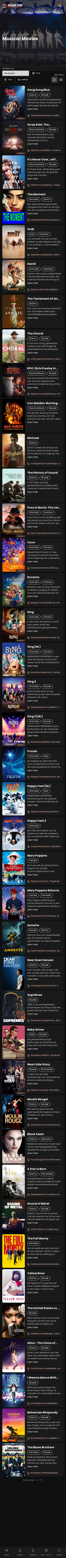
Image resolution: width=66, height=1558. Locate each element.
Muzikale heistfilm (40, 1055)
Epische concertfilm (41, 150)
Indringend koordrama (42, 359)
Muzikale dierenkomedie (43, 637)
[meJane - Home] (12, 6)
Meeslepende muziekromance (46, 1194)
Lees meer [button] (32, 109)
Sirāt (30, 229)
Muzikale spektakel (40, 742)
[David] (13, 276)
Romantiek (46, 1069)
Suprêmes (34, 995)
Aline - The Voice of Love (41, 1343)
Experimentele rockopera (43, 950)
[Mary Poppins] (13, 868)
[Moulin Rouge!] (13, 1112)
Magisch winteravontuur (43, 776)
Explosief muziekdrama (43, 1020)
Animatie (34, 269)
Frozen (32, 751)
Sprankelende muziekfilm (44, 707)
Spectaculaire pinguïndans (45, 811)
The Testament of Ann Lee (43, 298)
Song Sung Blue (38, 90)
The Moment (36, 194)
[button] (6, 1552)
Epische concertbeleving (43, 393)
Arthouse (46, 1139)
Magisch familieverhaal (43, 602)
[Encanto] (13, 590)
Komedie (33, 199)
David (31, 264)
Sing (30, 612)
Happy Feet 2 (36, 821)
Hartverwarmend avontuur (44, 567)
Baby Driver (35, 1029)
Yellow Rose (36, 1273)
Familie (47, 547)
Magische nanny (39, 881)
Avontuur (44, 234)
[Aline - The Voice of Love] (13, 1355)
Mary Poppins (37, 855)
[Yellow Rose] (13, 1286)
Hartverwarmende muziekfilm (46, 115)
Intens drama (38, 1229)
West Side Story (38, 1064)
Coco (31, 542)
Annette (33, 925)
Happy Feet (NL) (39, 786)
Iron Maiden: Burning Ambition (42, 403)
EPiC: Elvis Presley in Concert (41, 368)
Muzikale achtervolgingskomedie (48, 1472)
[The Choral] (13, 346)
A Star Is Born (36, 1169)
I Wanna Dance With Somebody (41, 1377)
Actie (31, 234)
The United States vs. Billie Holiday (42, 1308)
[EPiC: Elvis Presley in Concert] (13, 381)
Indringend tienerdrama (43, 985)
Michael (33, 438)
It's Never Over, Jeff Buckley (41, 159)
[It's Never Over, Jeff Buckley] (13, 172)
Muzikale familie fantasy (43, 916)
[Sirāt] (13, 242)
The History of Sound (42, 473)
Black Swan (35, 1134)
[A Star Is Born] (13, 1181)
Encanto (33, 577)
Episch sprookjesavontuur (44, 533)
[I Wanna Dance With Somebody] (13, 1390)
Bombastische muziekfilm (44, 1438)
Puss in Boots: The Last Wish (43, 507)
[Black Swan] (13, 1146)
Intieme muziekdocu (41, 185)
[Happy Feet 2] (13, 833)
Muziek (44, 95)
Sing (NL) (34, 647)
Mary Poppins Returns (43, 890)
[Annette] (13, 938)
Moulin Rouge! (37, 1099)
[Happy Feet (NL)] (13, 798)
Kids (46, 756)
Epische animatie (40, 289)
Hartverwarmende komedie (45, 1264)
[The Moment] (13, 207)
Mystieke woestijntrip (41, 254)
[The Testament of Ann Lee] (13, 311)
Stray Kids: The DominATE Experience (43, 124)
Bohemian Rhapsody (42, 1412)
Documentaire (36, 129)
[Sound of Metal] (13, 1216)
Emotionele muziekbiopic (43, 1368)
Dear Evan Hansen (40, 960)
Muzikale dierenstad (41, 672)
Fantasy (48, 582)
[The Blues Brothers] (13, 1460)
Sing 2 (31, 681)
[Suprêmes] (13, 1007)
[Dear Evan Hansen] (13, 972)
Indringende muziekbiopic (44, 463)
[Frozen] (13, 764)
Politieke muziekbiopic (42, 1333)
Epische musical (39, 1090)
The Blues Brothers (40, 1447)
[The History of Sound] (13, 485)
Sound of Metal (38, 1203)
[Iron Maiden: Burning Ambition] (13, 416)
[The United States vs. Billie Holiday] (13, 1320)
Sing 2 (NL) (35, 716)
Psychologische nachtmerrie (45, 1159)
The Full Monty (37, 1238)
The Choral (35, 333)
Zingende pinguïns (40, 846)
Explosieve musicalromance (45, 1124)
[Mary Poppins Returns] (13, 903)
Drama (32, 95)
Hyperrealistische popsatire (44, 219)
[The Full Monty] (13, 1251)
